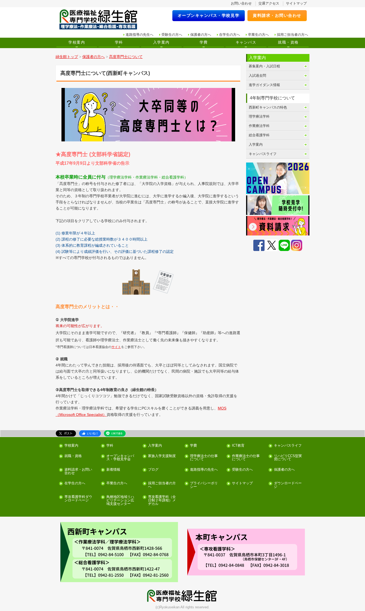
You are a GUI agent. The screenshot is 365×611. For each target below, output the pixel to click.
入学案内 (161, 42)
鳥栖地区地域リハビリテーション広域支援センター (120, 500)
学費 (204, 42)
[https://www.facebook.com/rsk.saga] (259, 245)
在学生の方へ (229, 35)
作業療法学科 (259, 126)
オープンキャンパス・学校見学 (209, 15)
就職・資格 (288, 42)
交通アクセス (268, 3)
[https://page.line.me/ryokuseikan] (284, 245)
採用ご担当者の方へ (292, 35)
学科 (119, 42)
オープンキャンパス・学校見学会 (120, 457)
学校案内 (76, 42)
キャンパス (246, 42)
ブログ (153, 469)
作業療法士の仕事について (246, 457)
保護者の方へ (200, 35)
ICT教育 (238, 445)
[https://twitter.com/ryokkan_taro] (272, 245)
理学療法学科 (259, 116)
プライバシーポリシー (204, 485)
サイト (116, 347)
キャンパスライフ (263, 154)
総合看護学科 (259, 135)
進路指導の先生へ (139, 35)
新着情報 (113, 469)
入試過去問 (257, 76)
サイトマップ (296, 3)
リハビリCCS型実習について (288, 457)
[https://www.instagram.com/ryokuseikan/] (296, 245)
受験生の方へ (171, 35)
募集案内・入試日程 (264, 66)
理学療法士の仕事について (204, 457)
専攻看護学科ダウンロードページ (78, 498)
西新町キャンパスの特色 (268, 107)
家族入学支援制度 (162, 456)
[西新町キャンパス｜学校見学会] (278, 205)
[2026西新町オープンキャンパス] (278, 178)
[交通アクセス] (119, 552)
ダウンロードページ (288, 485)
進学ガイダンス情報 (264, 85)
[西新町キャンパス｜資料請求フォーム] (278, 225)
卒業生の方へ (258, 35)
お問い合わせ (241, 3)
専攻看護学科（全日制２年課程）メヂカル (162, 500)
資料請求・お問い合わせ (277, 15)
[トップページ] (101, 19)
